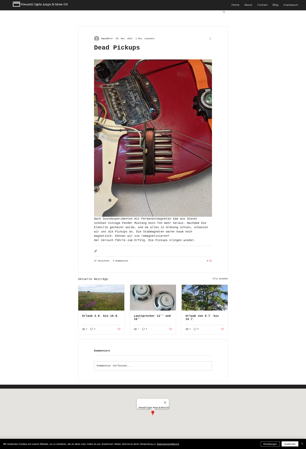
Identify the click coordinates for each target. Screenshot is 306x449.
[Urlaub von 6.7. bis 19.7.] (205, 298)
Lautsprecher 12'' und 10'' (152, 317)
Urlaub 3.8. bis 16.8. (100, 316)
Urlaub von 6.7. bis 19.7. (202, 317)
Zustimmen (290, 443)
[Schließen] (302, 443)
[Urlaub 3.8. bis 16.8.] (101, 298)
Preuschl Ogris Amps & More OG (44, 4)
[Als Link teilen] (95, 251)
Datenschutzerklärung (168, 443)
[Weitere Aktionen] (210, 38)
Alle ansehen (220, 278)
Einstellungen (270, 443)
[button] (223, 11)
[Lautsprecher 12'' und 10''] (153, 298)
